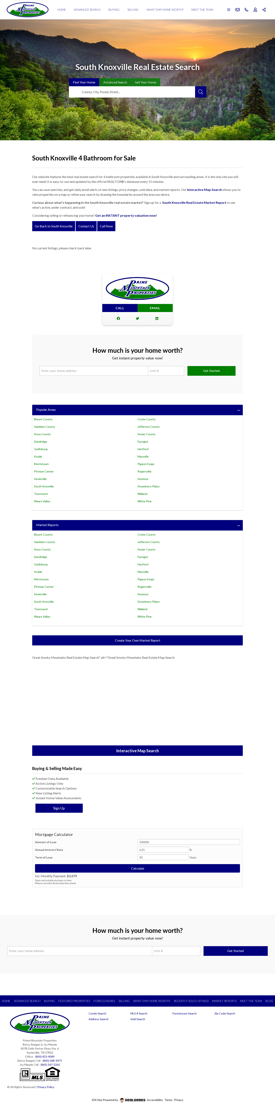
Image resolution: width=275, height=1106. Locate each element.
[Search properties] (200, 92)
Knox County (42, 434)
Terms (168, 1100)
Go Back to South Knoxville (53, 226)
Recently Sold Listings (191, 1001)
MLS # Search (138, 1013)
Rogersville (144, 471)
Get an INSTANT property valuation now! (126, 215)
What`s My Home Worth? (165, 9)
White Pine (145, 501)
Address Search (99, 1019)
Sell (145, 82)
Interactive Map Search (204, 189)
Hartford (143, 449)
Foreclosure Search (185, 1013)
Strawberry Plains (149, 486)
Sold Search (137, 1019)
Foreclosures (104, 1001)
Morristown (41, 464)
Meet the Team (202, 9)
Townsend (41, 493)
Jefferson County (149, 426)
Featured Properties (74, 1001)
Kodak (38, 456)
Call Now (106, 226)
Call (120, 308)
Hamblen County (44, 426)
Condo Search (97, 1013)
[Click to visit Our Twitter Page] (137, 318)
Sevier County (146, 434)
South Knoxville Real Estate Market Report (194, 202)
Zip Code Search (224, 1013)
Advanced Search (87, 9)
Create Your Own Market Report (137, 640)
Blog (269, 1001)
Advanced (115, 82)
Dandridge (40, 441)
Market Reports (47, 525)
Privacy (178, 1100)
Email (155, 308)
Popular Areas (46, 409)
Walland (142, 493)
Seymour (143, 479)
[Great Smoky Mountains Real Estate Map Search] (137, 705)
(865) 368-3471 (52, 1060)
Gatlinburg (41, 449)
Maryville (143, 456)
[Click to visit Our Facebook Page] (118, 318)
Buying (114, 9)
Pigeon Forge (146, 464)
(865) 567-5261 (50, 1064)
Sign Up (59, 808)
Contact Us (86, 226)
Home (61, 9)
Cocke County (147, 419)
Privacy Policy (45, 1087)
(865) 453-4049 (45, 1056)
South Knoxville (44, 486)
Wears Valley (42, 501)
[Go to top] (264, 1084)
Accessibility (155, 1100)
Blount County (43, 419)
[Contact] (264, 1075)
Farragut (143, 441)
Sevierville (40, 479)
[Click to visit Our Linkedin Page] (157, 318)
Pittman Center (44, 471)
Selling (133, 9)
